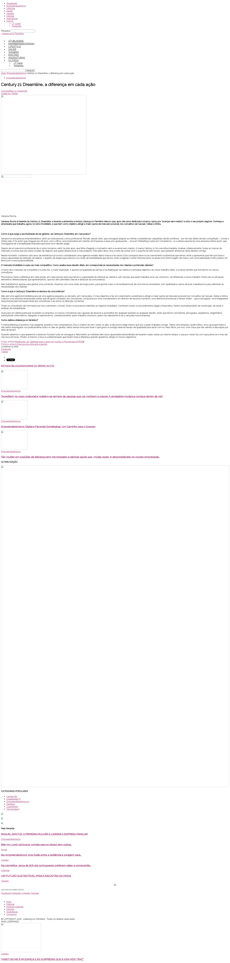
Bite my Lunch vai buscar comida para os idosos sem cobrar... (36, 844)
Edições (10, 16)
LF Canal (16, 23)
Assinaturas (12, 18)
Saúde (9, 11)
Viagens (10, 13)
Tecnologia (13, 809)
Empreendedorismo (16, 6)
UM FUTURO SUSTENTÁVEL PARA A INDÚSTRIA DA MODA (36, 875)
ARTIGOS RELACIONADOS (14, 366)
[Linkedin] (20, 42)
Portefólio (16, 26)
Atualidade (11, 3)
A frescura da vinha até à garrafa (31, 344)
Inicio (3, 73)
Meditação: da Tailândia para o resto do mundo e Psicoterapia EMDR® (49, 341)
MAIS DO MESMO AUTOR (41, 366)
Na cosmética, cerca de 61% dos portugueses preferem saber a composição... (46, 865)
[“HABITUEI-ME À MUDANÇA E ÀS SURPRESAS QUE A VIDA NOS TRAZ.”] (21, 951)
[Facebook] (14, 42)
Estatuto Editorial (14, 907)
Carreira (11, 796)
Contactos (11, 914)
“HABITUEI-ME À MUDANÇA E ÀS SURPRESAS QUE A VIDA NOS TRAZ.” (42, 959)
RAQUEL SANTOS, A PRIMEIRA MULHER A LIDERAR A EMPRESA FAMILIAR (44, 833)
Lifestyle (10, 8)
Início (8, 901)
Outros (9, 21)
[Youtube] (23, 42)
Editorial (10, 904)
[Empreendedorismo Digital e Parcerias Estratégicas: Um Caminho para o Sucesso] (14, 418)
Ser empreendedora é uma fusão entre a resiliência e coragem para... (41, 854)
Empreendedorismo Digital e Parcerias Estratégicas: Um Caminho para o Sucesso (48, 426)
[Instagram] (17, 42)
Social (4, 849)
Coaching (12, 806)
